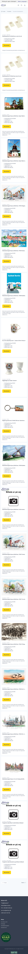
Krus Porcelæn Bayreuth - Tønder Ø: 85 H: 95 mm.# (13, 340)
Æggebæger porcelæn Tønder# (9, 380)
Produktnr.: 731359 (5, 464)
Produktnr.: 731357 (5, 294)
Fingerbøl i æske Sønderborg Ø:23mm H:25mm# (13, 862)
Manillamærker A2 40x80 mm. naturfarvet (12, 36)
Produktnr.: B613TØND (6, 379)
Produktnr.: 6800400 (6, 34)
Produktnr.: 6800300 (6, 74)
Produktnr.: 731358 (5, 642)
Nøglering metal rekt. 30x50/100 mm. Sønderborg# (14, 420)
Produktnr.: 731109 (5, 114)
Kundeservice (4, 927)
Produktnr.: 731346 (5, 249)
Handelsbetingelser (5, 925)
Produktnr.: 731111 (5, 419)
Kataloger (3, 923)
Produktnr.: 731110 (5, 159)
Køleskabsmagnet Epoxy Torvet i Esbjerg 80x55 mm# (14, 779)
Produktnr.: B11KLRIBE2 (6, 821)
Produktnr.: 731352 (5, 553)
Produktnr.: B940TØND (6, 339)
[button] (21, 6)
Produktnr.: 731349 (5, 687)
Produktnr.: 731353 (5, 204)
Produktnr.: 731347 (5, 732)
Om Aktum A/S (4, 922)
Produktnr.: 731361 (5, 508)
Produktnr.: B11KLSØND (6, 860)
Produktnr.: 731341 (5, 777)
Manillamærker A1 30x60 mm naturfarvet (11, 76)
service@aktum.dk (6, 910)
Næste (22, 882)
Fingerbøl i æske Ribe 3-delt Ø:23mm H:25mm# (12, 823)
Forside (3, 11)
